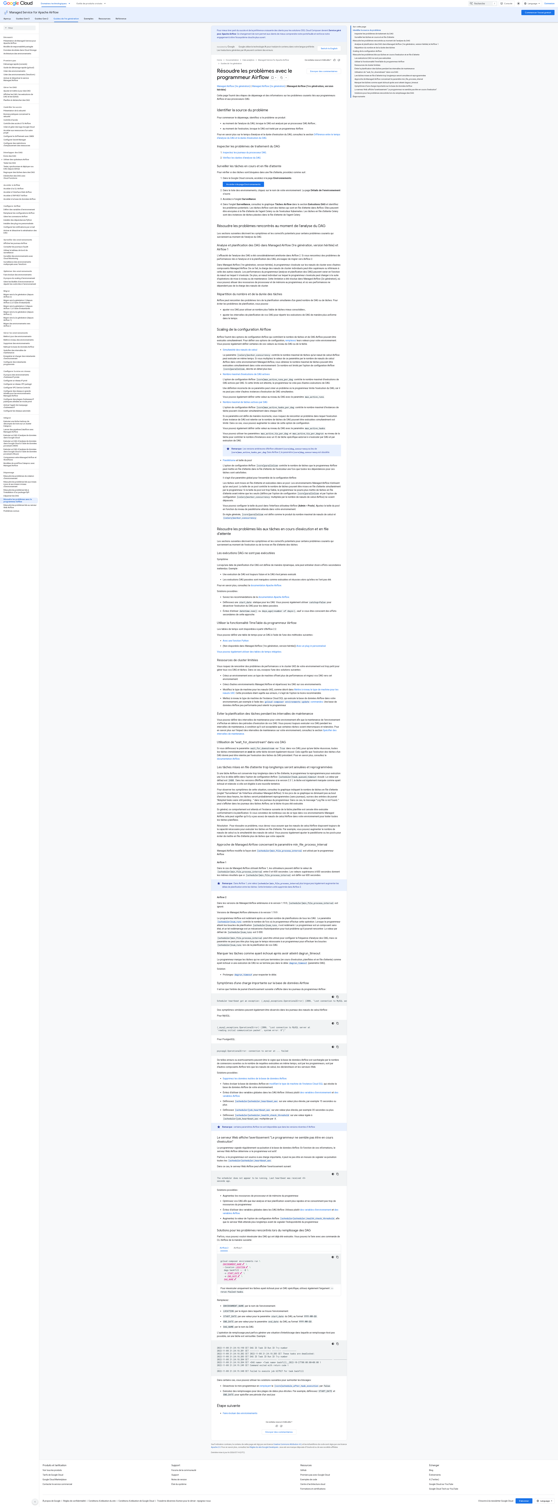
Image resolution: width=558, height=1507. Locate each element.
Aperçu (7, 18)
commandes (294, 701)
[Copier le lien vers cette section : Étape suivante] (243, 1406)
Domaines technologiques (54, 3)
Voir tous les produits (52, 1470)
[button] (19, 159)
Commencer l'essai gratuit (538, 12)
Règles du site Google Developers (264, 1447)
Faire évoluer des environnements (240, 1413)
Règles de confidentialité (74, 1501)
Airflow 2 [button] (224, 1247)
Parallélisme (229, 460)
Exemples (88, 18)
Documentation (232, 60)
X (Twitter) (434, 1479)
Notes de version (179, 1479)
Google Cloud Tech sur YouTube (443, 1489)
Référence (121, 18)
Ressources (104, 18)
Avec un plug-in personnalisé (311, 646)
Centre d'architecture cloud (312, 1484)
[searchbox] (19, 28)
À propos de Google (51, 1501)
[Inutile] (339, 60)
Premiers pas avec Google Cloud (315, 1475)
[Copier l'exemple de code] (337, 997)
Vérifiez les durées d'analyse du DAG (242, 157)
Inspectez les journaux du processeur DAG (244, 152)
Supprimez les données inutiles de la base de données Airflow (254, 1078)
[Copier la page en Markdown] (281, 77)
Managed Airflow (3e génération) (233, 86)
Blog (431, 1470)
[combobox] (482, 3)
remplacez (290, 340)
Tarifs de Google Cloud (53, 1475)
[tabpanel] (279, 1274)
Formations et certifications (313, 1489)
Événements (435, 1475)
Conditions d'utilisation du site (102, 1501)
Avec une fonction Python (236, 640)
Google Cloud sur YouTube (441, 1484)
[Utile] (334, 60)
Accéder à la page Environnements (243, 184)
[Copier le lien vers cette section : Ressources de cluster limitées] (261, 660)
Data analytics (248, 60)
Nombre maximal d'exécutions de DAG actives (246, 374)
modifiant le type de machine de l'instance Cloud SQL (296, 1083)
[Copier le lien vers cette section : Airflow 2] (229, 897)
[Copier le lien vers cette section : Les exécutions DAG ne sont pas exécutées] (278, 553)
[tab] (224, 1247)
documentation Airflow (228, 758)
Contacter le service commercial (57, 1484)
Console (508, 3)
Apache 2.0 (215, 1447)
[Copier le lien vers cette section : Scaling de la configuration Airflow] (274, 330)
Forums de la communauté (183, 1470)
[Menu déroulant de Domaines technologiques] (70, 3)
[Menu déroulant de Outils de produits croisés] (105, 3)
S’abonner (524, 1501)
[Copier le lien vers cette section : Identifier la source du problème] (271, 110)
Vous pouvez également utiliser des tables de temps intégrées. (249, 651)
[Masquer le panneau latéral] (35, 1502)
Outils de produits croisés (89, 3)
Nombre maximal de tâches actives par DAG (245, 402)
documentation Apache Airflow (266, 585)
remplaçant (265, 1386)
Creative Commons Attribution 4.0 (287, 1444)
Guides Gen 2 (41, 18)
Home (219, 60)
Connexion (549, 3)
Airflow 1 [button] (238, 1247)
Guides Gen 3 (22, 18)
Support (175, 1475)
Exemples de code (308, 1479)
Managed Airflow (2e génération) (268, 86)
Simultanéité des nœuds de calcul (240, 349)
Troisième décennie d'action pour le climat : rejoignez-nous (184, 1501)
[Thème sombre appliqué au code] (333, 997)
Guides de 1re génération (66, 18)
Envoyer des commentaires (323, 71)
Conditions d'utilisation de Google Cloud (136, 1501)
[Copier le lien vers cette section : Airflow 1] (229, 862)
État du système (178, 1484)
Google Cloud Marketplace (55, 1479)
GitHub (303, 1470)
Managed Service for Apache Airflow (34, 12)
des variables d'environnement (315, 1092)
